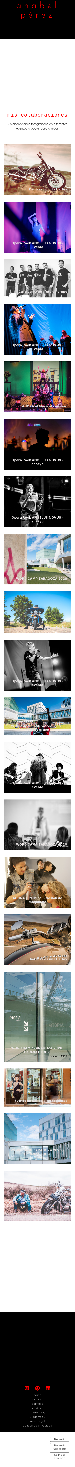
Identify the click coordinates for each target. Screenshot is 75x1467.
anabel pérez (37, 10)
